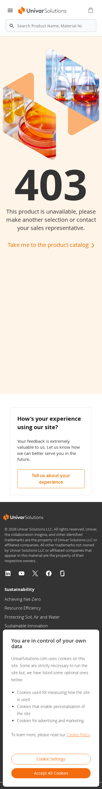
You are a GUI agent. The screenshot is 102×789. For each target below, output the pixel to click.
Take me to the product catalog (49, 245)
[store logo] (40, 10)
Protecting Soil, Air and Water (32, 617)
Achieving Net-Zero (23, 599)
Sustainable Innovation (26, 625)
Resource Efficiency (23, 608)
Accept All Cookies (51, 773)
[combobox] (51, 25)
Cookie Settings (51, 759)
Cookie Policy (78, 734)
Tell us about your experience (51, 478)
